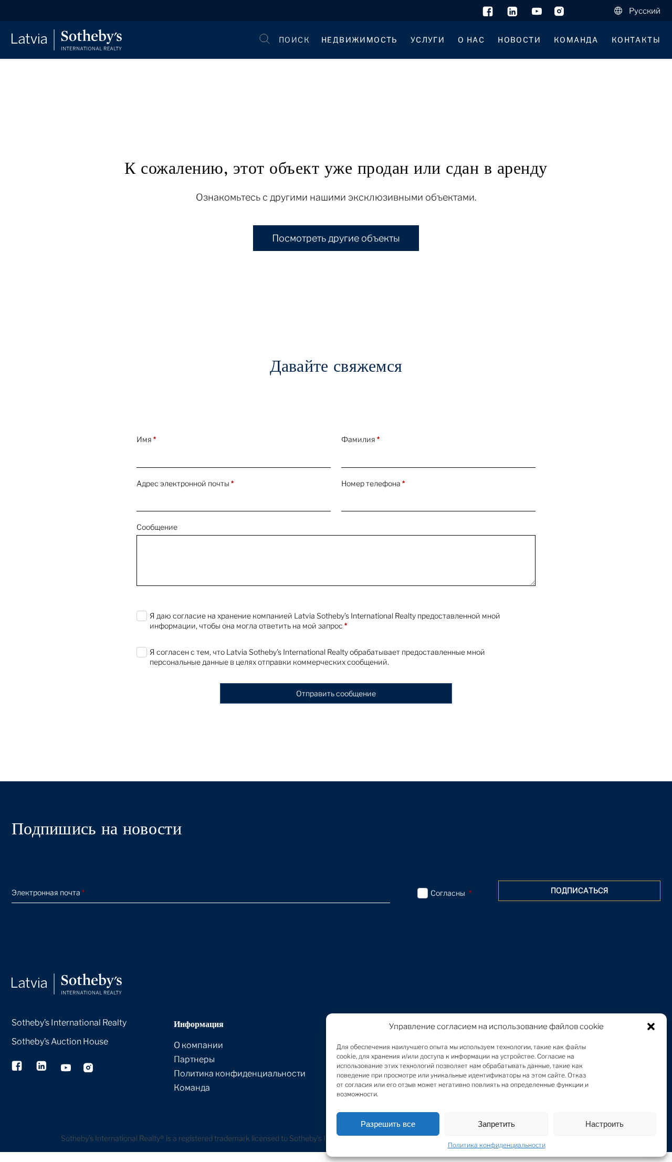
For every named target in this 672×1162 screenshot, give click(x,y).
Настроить (604, 1123)
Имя (146, 439)
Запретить (496, 1123)
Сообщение (156, 526)
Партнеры (194, 1059)
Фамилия (360, 439)
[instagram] (559, 13)
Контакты (636, 39)
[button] (651, 1026)
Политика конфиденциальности (496, 1145)
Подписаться (579, 890)
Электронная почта (48, 892)
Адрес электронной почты (185, 483)
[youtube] (537, 13)
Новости (519, 39)
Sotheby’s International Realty (69, 1023)
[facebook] (488, 13)
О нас (471, 39)
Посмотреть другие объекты (336, 238)
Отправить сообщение (336, 693)
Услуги (428, 39)
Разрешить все (388, 1123)
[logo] (67, 40)
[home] (80, 972)
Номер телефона (373, 483)
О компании (198, 1045)
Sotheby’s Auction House (60, 1041)
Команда (576, 39)
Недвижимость (359, 39)
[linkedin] (513, 13)
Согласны (450, 892)
